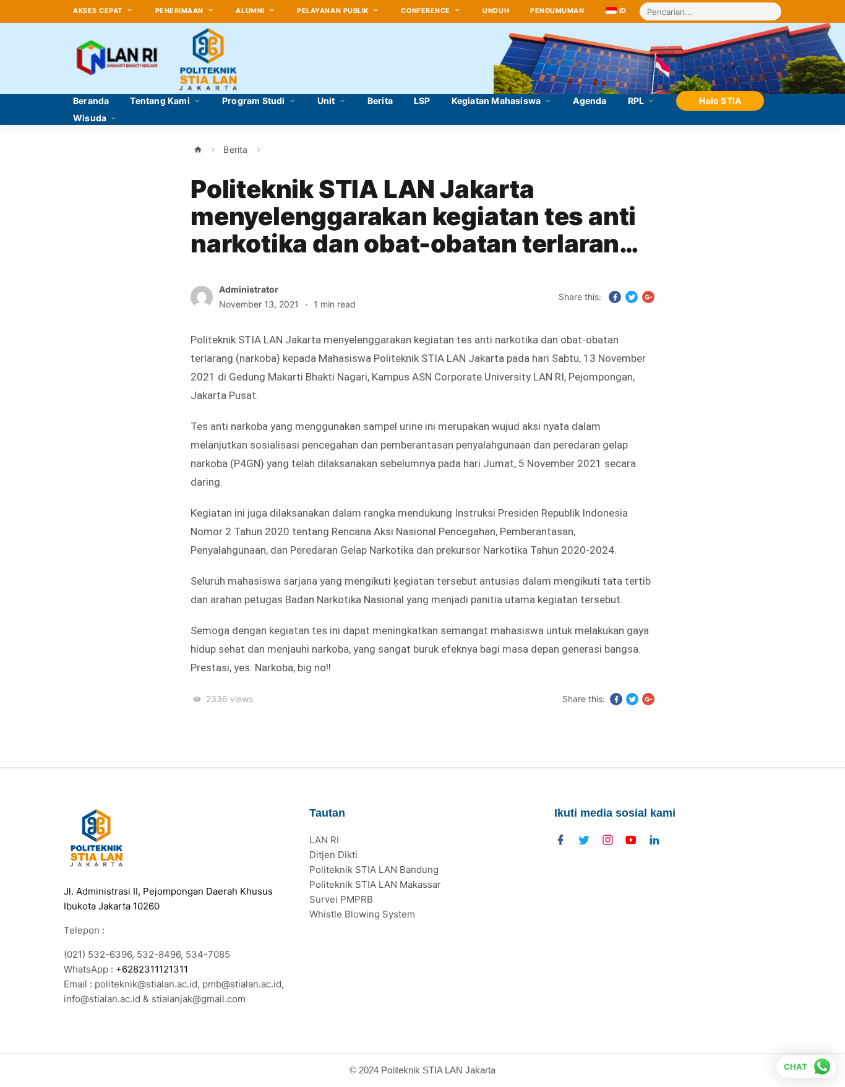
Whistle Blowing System (362, 914)
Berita (235, 149)
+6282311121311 (152, 969)
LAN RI (324, 840)
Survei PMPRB (341, 899)
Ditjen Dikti (333, 855)
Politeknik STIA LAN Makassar (375, 884)
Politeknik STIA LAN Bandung (374, 869)
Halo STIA (720, 100)
